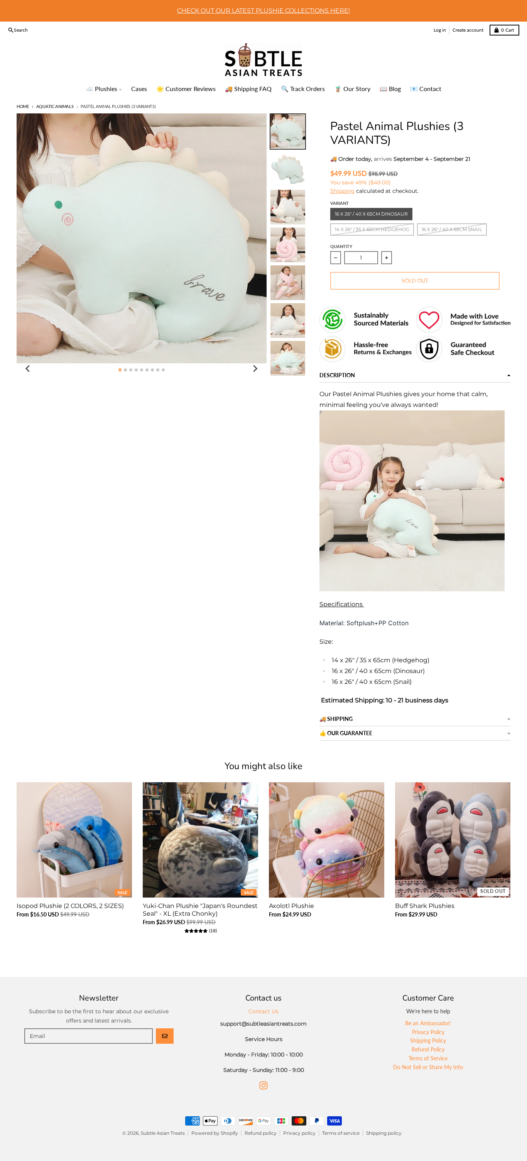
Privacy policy (299, 1133)
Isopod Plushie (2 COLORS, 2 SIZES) (70, 906)
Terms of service (341, 1133)
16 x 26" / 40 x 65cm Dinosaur (371, 214)
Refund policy (261, 1133)
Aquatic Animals (55, 106)
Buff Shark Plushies (424, 906)
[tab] (120, 369)
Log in (440, 30)
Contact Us (263, 1011)
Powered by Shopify (214, 1133)
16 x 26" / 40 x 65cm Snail (452, 229)
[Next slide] (255, 368)
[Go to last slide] (28, 368)
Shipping (342, 190)
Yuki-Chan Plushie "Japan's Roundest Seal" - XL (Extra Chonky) (200, 909)
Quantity (341, 246)
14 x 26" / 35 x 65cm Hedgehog (372, 229)
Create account (468, 30)
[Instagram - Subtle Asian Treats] (263, 1085)
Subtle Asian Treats (163, 1133)
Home (23, 106)
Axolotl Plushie (291, 906)
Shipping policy (384, 1133)
